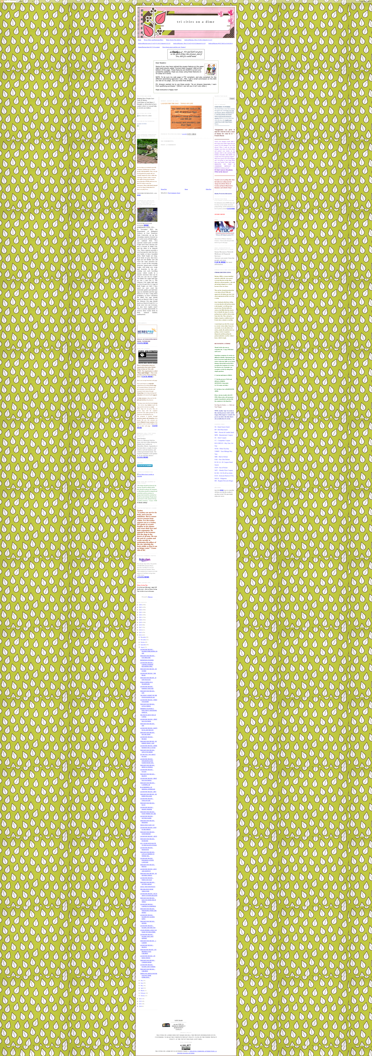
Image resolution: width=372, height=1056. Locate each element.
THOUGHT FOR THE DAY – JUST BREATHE (147, 657)
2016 (140, 630)
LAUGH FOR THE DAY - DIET (148, 792)
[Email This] (188, 134)
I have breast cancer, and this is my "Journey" (174, 47)
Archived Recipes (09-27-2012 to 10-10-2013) (220, 43)
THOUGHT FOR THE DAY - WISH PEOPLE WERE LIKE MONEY (148, 910)
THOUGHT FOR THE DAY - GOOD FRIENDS (147, 833)
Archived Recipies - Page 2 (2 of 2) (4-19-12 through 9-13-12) (189, 43)
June (142, 983)
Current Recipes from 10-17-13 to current (149, 47)
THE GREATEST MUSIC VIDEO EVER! (146, 890)
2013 (140, 999)
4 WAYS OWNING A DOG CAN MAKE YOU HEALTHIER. (148, 931)
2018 (140, 625)
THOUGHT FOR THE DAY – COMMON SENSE (147, 961)
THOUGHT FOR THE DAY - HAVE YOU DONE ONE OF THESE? (148, 900)
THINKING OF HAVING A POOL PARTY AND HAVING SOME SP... (148, 710)
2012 (140, 1001)
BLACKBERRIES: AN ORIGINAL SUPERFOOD (147, 788)
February (143, 993)
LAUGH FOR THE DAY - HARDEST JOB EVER (146, 687)
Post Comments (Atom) (174, 193)
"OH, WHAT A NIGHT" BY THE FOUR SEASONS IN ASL (148, 696)
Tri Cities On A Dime (196, 21)
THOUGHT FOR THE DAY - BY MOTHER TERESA (148, 874)
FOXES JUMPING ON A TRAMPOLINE (146, 683)
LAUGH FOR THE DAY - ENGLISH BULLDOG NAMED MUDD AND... (147, 761)
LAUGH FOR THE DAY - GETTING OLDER (146, 817)
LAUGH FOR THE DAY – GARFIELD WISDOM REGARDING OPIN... (146, 664)
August (143, 647)
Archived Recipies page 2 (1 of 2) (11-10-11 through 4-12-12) (154, 43)
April (142, 988)
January (143, 995)
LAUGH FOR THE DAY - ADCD (148, 836)
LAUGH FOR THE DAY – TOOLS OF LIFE (146, 799)
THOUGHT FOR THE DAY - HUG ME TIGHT (147, 733)
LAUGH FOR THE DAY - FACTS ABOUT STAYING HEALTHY (148, 894)
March (142, 990)
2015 (140, 632)
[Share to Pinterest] (195, 134)
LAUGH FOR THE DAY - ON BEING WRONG (147, 957)
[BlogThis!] (190, 134)
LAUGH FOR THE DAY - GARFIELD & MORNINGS (148, 905)
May (142, 985)
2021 (140, 617)
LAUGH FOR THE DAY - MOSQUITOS (146, 848)
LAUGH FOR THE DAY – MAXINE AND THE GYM (147, 926)
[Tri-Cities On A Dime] (138, 129)
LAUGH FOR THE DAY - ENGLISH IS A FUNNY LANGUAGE (147, 860)
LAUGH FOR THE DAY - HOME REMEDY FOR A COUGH (148, 746)
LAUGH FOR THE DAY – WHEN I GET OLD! (146, 879)
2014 (140, 635)
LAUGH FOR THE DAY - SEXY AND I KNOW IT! (148, 870)
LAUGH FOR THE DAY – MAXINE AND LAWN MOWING (146, 936)
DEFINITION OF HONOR (147, 660)
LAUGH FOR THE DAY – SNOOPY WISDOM (146, 808)
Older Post (208, 189)
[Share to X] (191, 134)
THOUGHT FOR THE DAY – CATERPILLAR (147, 784)
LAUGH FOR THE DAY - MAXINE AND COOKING (147, 965)
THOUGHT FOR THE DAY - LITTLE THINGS (147, 705)
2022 (140, 615)
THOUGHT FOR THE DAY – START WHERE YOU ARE (148, 813)
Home (139, 40)
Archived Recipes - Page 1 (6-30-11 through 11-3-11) (198, 40)
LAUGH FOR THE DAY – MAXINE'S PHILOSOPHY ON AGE (148, 651)
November (143, 640)
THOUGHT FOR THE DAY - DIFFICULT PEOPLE (147, 766)
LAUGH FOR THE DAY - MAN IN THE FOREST (148, 828)
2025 (140, 607)
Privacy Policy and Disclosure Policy (153, 40)
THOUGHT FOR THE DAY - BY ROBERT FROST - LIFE (148, 742)
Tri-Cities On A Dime (142, 123)
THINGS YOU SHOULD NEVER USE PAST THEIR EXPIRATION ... (148, 975)
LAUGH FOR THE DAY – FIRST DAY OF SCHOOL (148, 720)
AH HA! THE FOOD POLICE (147, 887)
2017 (140, 627)
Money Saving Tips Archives (173, 40)
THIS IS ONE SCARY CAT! (147, 825)
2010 (140, 1006)
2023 (140, 612)
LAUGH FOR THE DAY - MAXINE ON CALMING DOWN (147, 917)
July (142, 980)
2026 (140, 605)
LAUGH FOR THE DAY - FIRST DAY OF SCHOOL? (148, 779)
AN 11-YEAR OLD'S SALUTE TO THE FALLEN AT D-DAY (148, 844)
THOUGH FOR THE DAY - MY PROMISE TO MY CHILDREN (148, 951)
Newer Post (164, 189)
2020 (140, 620)
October (143, 642)
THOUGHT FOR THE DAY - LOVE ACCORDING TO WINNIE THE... (147, 854)
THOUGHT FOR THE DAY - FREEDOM (147, 821)
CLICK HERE (142, 457)
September (143, 645)
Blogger (150, 597)
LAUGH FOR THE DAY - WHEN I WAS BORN (148, 701)
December (143, 637)
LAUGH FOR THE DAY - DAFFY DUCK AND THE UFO (148, 729)
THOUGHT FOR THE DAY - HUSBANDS (147, 840)
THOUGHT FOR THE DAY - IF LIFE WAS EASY (148, 679)
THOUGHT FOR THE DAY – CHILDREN (147, 970)
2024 (140, 610)
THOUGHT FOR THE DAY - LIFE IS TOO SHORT (147, 751)
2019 (140, 622)
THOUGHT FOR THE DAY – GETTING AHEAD (147, 883)
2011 (140, 1004)
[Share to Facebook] (193, 134)
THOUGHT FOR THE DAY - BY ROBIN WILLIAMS (148, 795)
